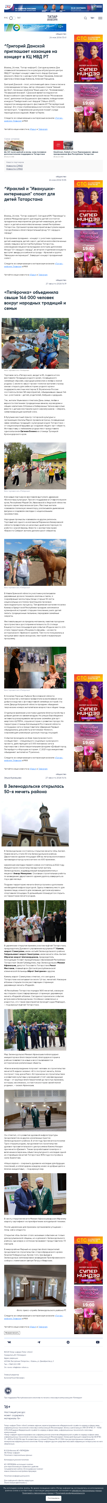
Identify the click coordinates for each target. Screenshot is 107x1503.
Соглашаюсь (53, 1498)
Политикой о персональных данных (38, 1493)
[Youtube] (98, 1342)
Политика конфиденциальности (17, 1476)
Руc (6, 18)
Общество (61, 34)
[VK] (9, 1342)
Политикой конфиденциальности (70, 1493)
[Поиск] (85, 18)
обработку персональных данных (87, 1491)
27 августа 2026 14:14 (56, 778)
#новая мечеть (12, 1333)
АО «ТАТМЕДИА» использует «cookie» (18, 1464)
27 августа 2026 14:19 (56, 284)
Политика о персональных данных (18, 1455)
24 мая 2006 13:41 (57, 38)
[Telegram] (38, 1342)
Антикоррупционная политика (16, 1460)
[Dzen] (68, 1342)
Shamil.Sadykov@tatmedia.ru (15, 1483)
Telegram (42, 129)
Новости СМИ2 (14, 166)
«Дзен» (32, 129)
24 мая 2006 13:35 (57, 180)
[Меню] (100, 18)
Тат (19, 18)
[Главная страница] (52, 18)
